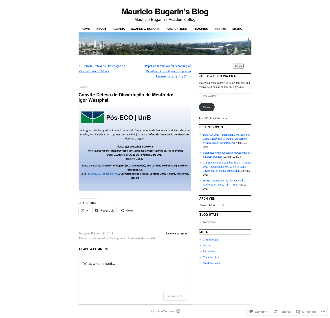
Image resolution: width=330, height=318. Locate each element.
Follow (207, 107)
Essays (220, 28)
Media (237, 28)
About (101, 28)
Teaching (200, 28)
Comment (175, 296)
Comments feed (211, 257)
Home (85, 28)
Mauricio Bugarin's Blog (165, 11)
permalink (152, 238)
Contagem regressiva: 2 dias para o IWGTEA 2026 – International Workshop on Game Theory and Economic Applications (227, 166)
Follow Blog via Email (219, 76)
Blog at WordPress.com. (163, 311)
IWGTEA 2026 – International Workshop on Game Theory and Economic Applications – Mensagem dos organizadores (226, 138)
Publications (176, 28)
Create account (210, 239)
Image (83, 87)
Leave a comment (177, 233)
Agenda (118, 28)
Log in (206, 245)
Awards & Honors (145, 28)
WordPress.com (211, 263)
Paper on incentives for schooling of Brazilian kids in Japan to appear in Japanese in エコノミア (168, 71)
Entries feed (209, 251)
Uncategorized (117, 238)
